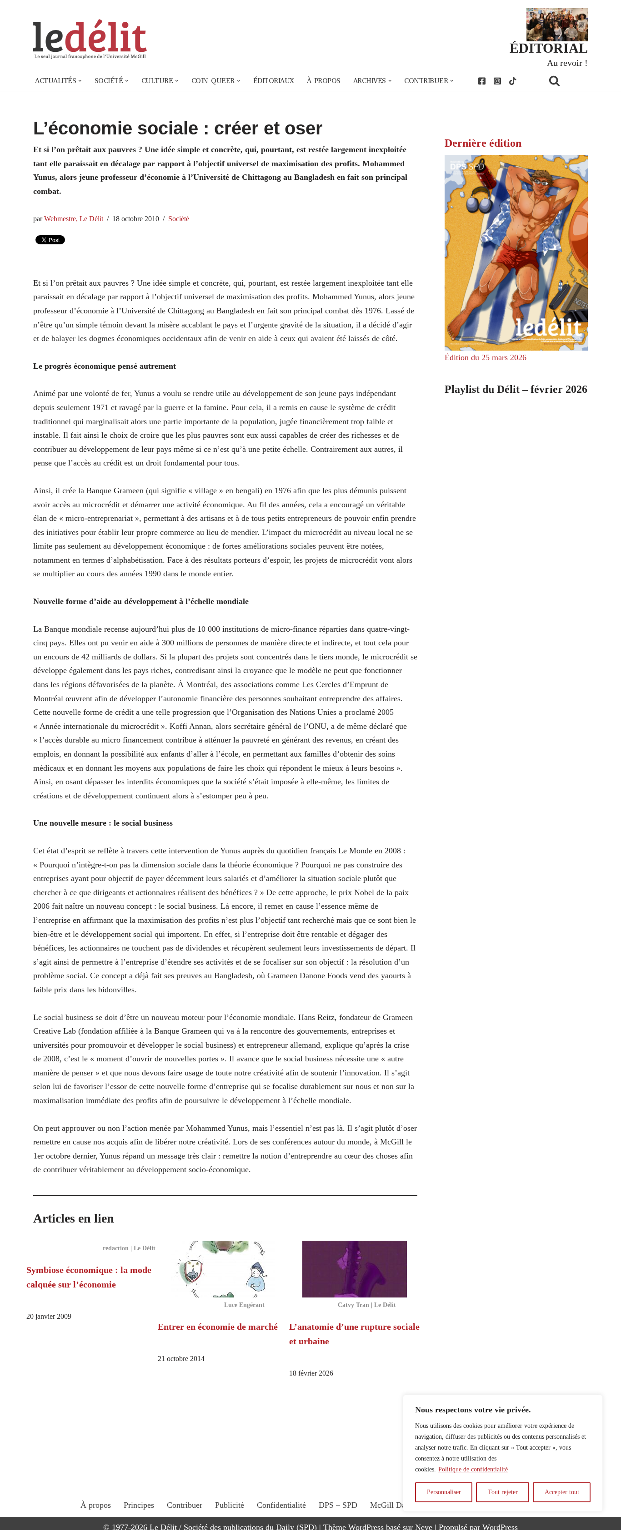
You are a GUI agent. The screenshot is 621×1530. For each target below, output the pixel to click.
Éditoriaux (273, 80)
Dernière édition (483, 143)
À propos (324, 80)
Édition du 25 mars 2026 (485, 357)
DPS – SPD (338, 1505)
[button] (80, 81)
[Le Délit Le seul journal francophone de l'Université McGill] (90, 39)
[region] (503, 1453)
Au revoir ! (567, 63)
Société (178, 219)
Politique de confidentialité (473, 1469)
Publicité (229, 1505)
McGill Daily (392, 1505)
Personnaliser (444, 1492)
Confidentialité (281, 1505)
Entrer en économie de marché (218, 1327)
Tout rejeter (503, 1492)
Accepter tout (562, 1492)
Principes (139, 1505)
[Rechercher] (566, 80)
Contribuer (184, 1505)
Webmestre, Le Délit (73, 219)
